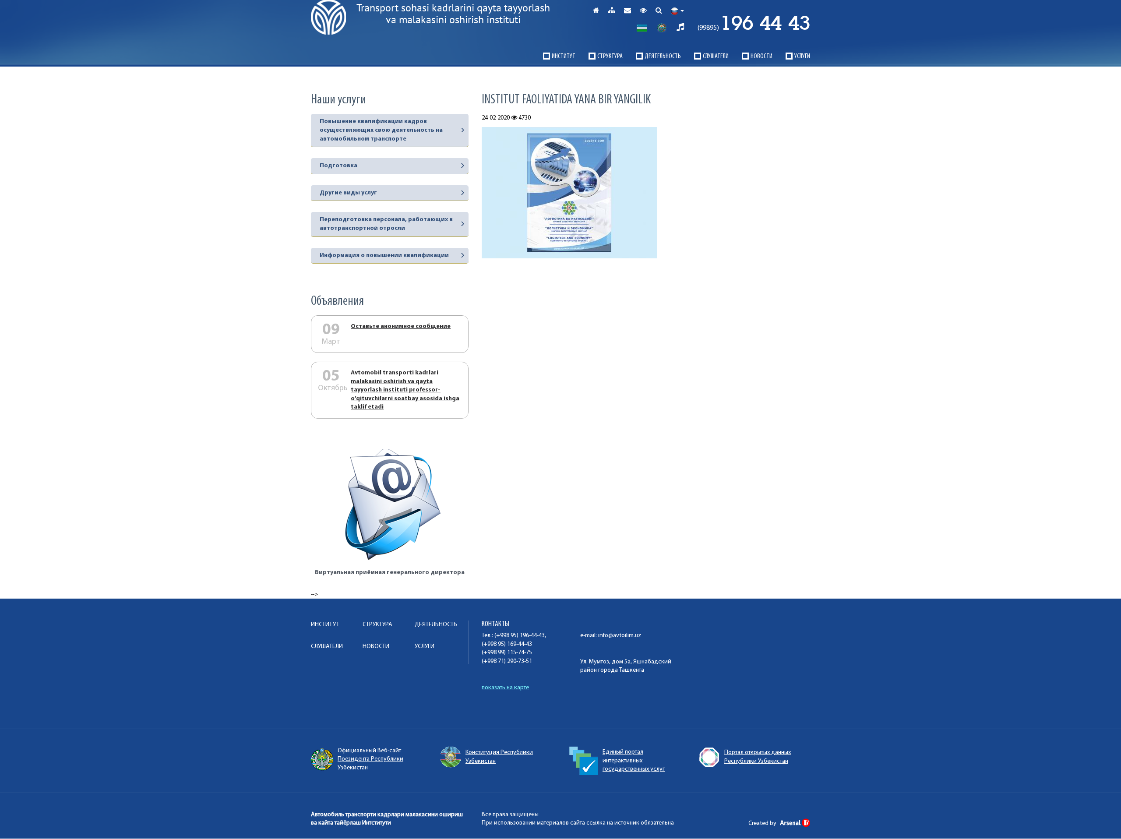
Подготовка (338, 165)
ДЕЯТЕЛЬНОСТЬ (663, 56)
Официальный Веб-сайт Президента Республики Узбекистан (370, 759)
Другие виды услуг (348, 193)
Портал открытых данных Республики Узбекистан (757, 757)
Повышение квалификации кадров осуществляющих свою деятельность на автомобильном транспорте (381, 130)
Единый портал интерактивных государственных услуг (634, 760)
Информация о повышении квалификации (384, 255)
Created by (763, 823)
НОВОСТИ (761, 56)
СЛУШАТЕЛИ (716, 56)
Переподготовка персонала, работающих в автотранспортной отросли (386, 224)
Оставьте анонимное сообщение (401, 326)
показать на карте (505, 687)
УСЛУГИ (802, 56)
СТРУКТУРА (610, 56)
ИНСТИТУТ (563, 56)
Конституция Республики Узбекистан (499, 757)
